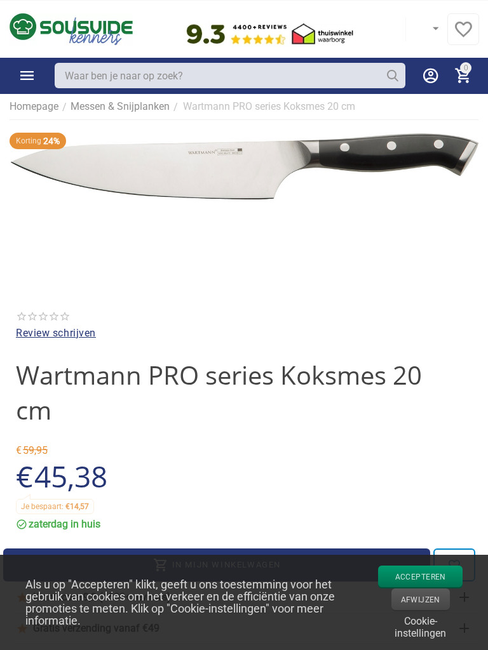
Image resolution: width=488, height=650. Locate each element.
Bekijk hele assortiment (27, 75)
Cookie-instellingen (420, 626)
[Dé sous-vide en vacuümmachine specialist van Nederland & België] (71, 28)
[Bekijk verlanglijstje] (463, 36)
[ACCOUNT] (430, 75)
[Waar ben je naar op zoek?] (392, 75)
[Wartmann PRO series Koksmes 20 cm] (244, 166)
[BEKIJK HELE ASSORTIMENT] (27, 75)
